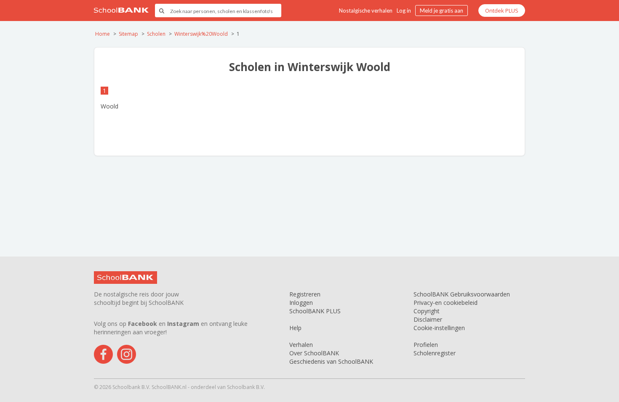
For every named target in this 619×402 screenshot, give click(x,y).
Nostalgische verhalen (365, 10)
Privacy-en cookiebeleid (446, 303)
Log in (404, 10)
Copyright (427, 311)
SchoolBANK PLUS (315, 311)
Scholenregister (435, 353)
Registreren (304, 294)
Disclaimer (428, 319)
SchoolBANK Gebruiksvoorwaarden (462, 294)
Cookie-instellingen (439, 328)
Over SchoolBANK (314, 353)
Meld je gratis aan (441, 10)
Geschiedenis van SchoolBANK (331, 361)
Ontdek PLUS (501, 10)
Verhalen (301, 345)
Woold (109, 106)
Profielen (426, 345)
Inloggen (301, 303)
